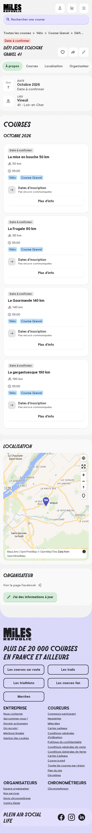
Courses (32, 66)
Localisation (54, 66)
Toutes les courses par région (66, 765)
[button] (46, 507)
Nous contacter (13, 713)
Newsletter (54, 718)
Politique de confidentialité (65, 742)
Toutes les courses (17, 33)
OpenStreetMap (16, 556)
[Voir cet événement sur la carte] (8, 101)
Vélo (39, 33)
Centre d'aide (11, 803)
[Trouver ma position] (83, 458)
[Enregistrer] (63, 52)
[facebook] (63, 817)
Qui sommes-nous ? (15, 718)
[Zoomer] (83, 475)
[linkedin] (83, 817)
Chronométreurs (58, 788)
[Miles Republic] (12, 8)
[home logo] (17, 634)
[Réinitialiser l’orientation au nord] (83, 487)
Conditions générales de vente (67, 747)
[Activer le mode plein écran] (83, 466)
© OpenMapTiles (47, 551)
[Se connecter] (60, 8)
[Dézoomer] (83, 481)
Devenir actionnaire (15, 723)
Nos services (11, 793)
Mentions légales (13, 733)
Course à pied (56, 760)
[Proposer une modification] (84, 52)
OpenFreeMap (28, 551)
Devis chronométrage (17, 798)
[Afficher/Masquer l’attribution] (84, 551)
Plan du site (55, 770)
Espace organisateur (16, 788)
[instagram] (73, 817)
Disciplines (54, 775)
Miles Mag (54, 723)
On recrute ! (10, 728)
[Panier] (72, 8)
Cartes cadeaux (57, 728)
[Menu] (84, 8)
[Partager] (73, 52)
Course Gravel (58, 33)
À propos (12, 66)
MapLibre (12, 551)
